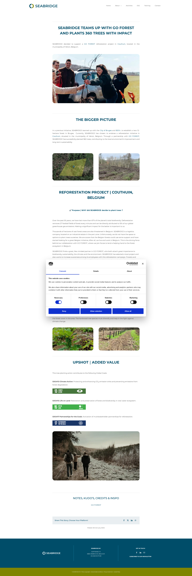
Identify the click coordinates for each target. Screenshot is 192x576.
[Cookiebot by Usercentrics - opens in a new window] (128, 263)
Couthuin (121, 44)
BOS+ (118, 130)
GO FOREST (89, 44)
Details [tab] (96, 271)
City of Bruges (106, 130)
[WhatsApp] (135, 520)
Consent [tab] (62, 271)
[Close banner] (143, 263)
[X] (128, 520)
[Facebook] (124, 520)
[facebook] (136, 552)
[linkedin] (140, 552)
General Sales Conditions (97, 571)
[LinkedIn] (132, 520)
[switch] (83, 302)
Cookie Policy (117, 571)
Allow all (128, 311)
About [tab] (129, 271)
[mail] (144, 552)
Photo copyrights (85, 571)
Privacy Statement (108, 571)
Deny (64, 311)
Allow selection (96, 311)
